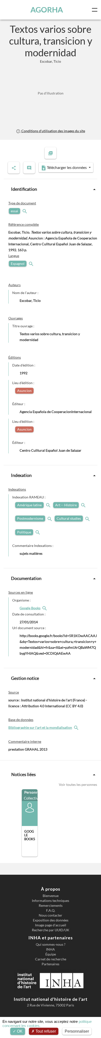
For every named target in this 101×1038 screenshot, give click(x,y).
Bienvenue (51, 896)
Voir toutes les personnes (78, 784)
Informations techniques (50, 900)
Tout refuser (45, 1031)
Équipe (50, 954)
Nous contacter (50, 915)
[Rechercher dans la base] (77, 727)
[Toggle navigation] (95, 10)
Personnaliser (77, 1031)
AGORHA (46, 9)
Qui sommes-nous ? (50, 944)
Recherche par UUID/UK (50, 930)
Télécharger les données (67, 167)
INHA (50, 949)
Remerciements (51, 905)
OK (19, 1031)
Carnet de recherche (50, 959)
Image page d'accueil (50, 925)
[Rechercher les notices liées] (45, 608)
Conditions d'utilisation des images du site (53, 131)
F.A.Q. (50, 910)
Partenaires (50, 964)
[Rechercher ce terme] (25, 211)
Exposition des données (50, 920)
